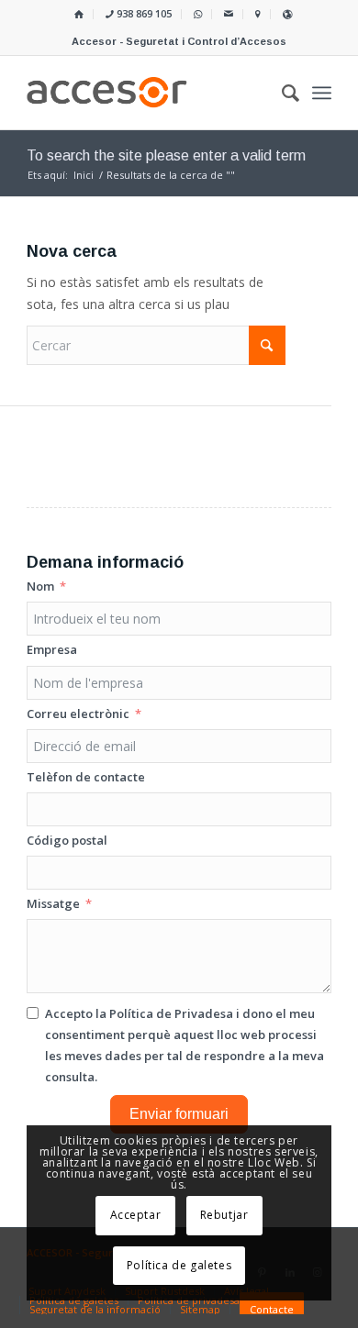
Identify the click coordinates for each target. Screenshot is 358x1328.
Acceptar (136, 1215)
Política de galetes (179, 1265)
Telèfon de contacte (86, 777)
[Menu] (321, 93)
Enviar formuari (179, 1114)
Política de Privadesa (171, 1013)
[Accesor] (148, 92)
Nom (40, 586)
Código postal (67, 840)
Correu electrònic (78, 713)
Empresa (52, 649)
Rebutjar (224, 1215)
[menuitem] (79, 14)
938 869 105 (143, 13)
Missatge (53, 903)
